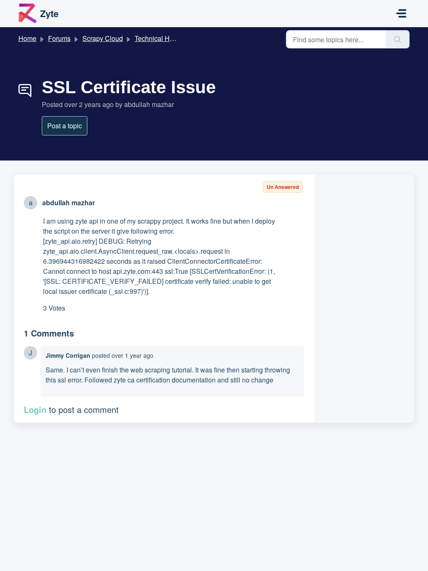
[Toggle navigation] (401, 13)
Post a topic (64, 125)
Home (27, 38)
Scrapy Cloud (102, 38)
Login (35, 409)
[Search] (398, 39)
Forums (59, 38)
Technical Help (157, 38)
